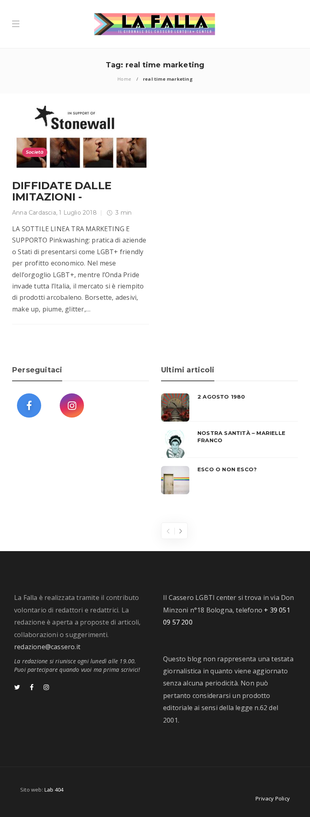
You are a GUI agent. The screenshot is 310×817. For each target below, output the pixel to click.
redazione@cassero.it (47, 646)
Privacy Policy (273, 798)
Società (35, 152)
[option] (229, 443)
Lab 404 (53, 789)
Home (124, 79)
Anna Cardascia (34, 212)
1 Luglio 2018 (78, 212)
